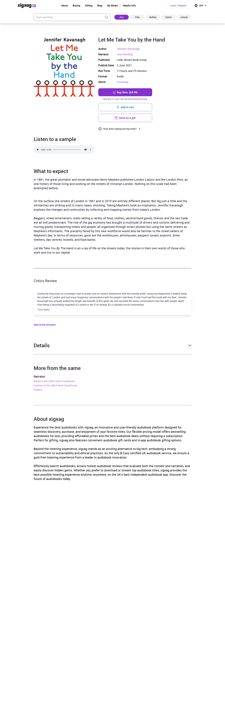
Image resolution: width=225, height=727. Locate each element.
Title (137, 17)
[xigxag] (27, 5)
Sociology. (123, 82)
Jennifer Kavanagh (128, 49)
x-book (184, 17)
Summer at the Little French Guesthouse (55, 385)
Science (38, 389)
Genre (168, 17)
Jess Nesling (124, 54)
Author (152, 17)
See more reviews (45, 324)
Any (122, 17)
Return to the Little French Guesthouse (54, 381)
